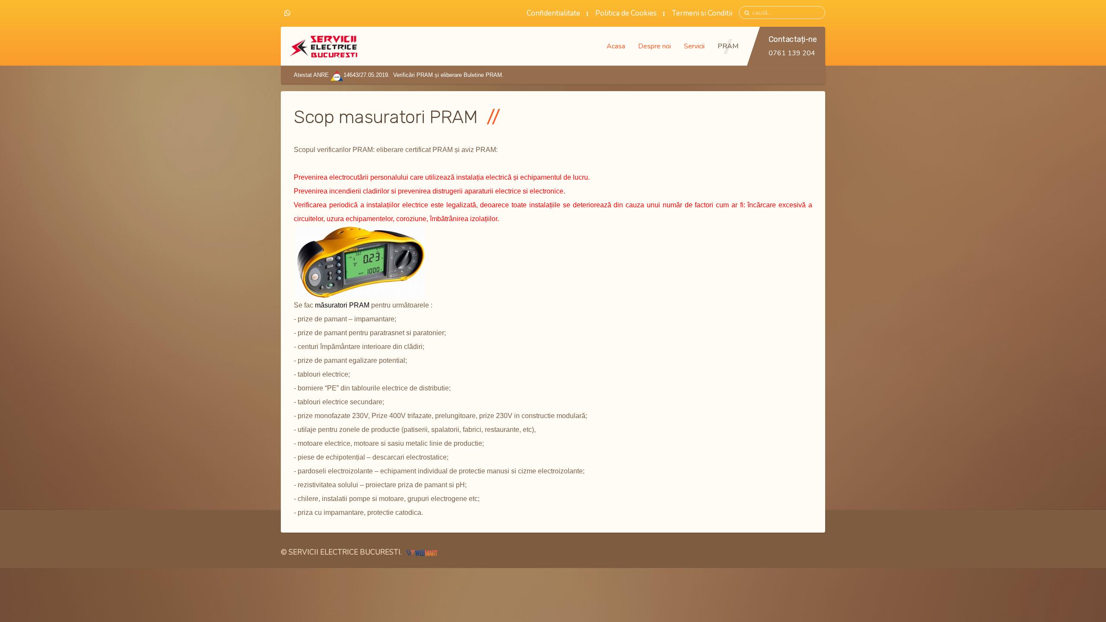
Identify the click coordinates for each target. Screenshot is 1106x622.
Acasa (616, 46)
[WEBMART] (421, 552)
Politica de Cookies (626, 13)
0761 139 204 (792, 53)
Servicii (694, 46)
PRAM (728, 46)
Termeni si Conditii (702, 13)
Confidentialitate (553, 13)
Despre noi (654, 46)
